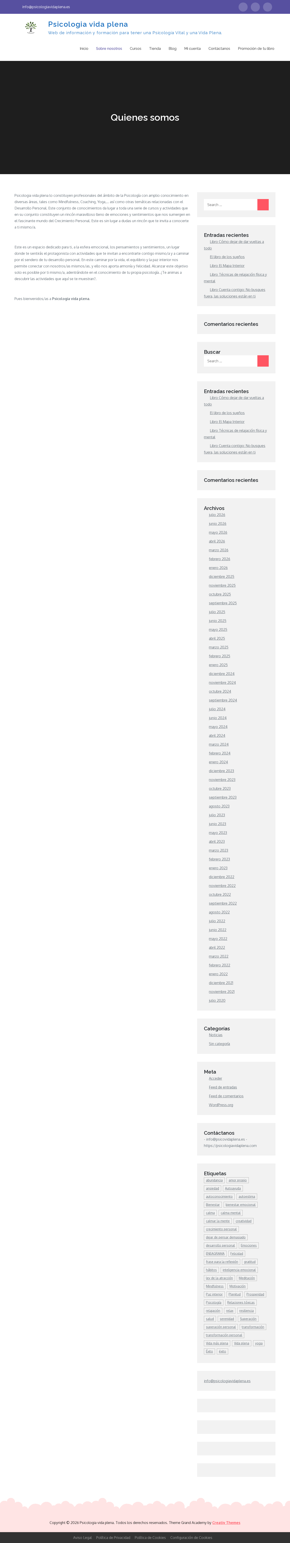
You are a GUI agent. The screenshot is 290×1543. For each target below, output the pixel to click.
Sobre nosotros (109, 48)
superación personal (221, 1327)
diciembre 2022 (221, 877)
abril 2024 (217, 735)
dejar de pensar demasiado (226, 1237)
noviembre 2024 (222, 682)
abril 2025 (217, 638)
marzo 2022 (218, 956)
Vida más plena (217, 1343)
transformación (253, 1327)
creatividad (243, 1221)
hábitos (211, 1270)
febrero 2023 (219, 859)
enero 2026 (218, 567)
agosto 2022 (219, 912)
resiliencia (246, 1310)
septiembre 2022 (223, 903)
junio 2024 (218, 718)
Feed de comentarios (226, 1096)
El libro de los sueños (227, 257)
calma (210, 1213)
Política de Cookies (150, 1537)
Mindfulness (215, 1286)
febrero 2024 (219, 753)
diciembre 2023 (221, 771)
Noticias (215, 1035)
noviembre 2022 (222, 885)
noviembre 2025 (222, 585)
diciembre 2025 (221, 576)
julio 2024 (217, 709)
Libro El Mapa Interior (227, 265)
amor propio (238, 1180)
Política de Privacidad (113, 1537)
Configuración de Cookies (191, 1537)
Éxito (209, 1351)
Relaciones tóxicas (241, 1302)
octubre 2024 (220, 691)
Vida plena (241, 1343)
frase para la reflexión (222, 1262)
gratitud (250, 1262)
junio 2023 (217, 824)
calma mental (231, 1213)
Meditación (247, 1278)
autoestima (247, 1196)
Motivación (238, 1286)
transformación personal (224, 1335)
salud (210, 1319)
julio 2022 (217, 921)
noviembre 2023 (222, 779)
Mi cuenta (192, 48)
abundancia (214, 1180)
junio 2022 (217, 930)
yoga (259, 1343)
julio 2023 (217, 815)
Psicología (213, 1302)
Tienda (155, 48)
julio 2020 (217, 1000)
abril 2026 (217, 541)
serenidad (227, 1319)
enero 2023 (218, 868)
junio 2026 (217, 523)
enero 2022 (218, 974)
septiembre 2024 (223, 700)
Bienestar (213, 1205)
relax (229, 1310)
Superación (248, 1319)
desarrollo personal (220, 1245)
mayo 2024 (218, 726)
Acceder (215, 1078)
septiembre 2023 (223, 797)
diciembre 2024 (221, 673)
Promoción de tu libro (256, 48)
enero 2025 (218, 665)
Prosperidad (255, 1294)
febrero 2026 (219, 559)
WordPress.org (221, 1105)
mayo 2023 (218, 832)
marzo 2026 (218, 550)
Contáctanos (219, 48)
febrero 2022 (219, 965)
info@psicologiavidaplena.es (46, 7)
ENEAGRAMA (215, 1253)
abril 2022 (217, 947)
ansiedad (212, 1188)
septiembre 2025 (223, 603)
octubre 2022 (220, 894)
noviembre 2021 (221, 991)
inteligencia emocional (239, 1270)
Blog (172, 48)
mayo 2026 (218, 532)
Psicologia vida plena (88, 24)
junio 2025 (217, 620)
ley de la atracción (219, 1278)
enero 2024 (218, 762)
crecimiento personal (221, 1229)
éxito (222, 1351)
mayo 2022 (218, 938)
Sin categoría (219, 1043)
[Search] (263, 204)
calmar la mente (218, 1221)
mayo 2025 (218, 629)
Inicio (84, 48)
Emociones (249, 1245)
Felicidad (236, 1253)
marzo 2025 (218, 647)
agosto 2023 (219, 806)
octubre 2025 (220, 594)
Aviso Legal (82, 1537)
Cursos (135, 48)
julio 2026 (217, 514)
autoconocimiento (219, 1196)
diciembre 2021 (221, 983)
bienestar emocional (241, 1205)
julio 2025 (217, 612)
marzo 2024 (219, 744)
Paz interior (214, 1294)
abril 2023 (217, 841)
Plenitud (235, 1294)
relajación (213, 1310)
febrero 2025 (219, 656)
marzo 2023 (218, 850)
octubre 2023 (220, 788)
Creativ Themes (226, 1522)
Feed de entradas (223, 1087)
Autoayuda (233, 1188)
